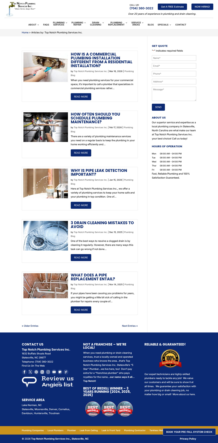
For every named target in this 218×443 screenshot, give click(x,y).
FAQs (46, 25)
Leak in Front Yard (111, 430)
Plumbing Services (59, 24)
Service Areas (136, 24)
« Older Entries (30, 325)
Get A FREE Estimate (172, 6)
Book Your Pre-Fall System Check (189, 431)
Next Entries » (130, 325)
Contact (180, 25)
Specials (163, 25)
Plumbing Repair (77, 24)
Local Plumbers (55, 430)
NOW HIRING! (202, 6)
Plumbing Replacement (116, 24)
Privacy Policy (188, 438)
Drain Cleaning (95, 24)
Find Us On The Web (33, 365)
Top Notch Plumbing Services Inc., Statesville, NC (60, 438)
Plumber (71, 430)
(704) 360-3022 (141, 8)
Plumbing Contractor (135, 430)
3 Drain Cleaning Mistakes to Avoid (102, 224)
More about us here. (184, 394)
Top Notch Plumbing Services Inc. (90, 71)
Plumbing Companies (33, 430)
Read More (81, 96)
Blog (151, 25)
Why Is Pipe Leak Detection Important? (99, 172)
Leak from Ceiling (89, 430)
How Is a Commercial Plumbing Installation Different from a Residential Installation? (101, 60)
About (32, 25)
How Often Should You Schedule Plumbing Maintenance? (95, 118)
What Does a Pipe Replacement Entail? (93, 277)
